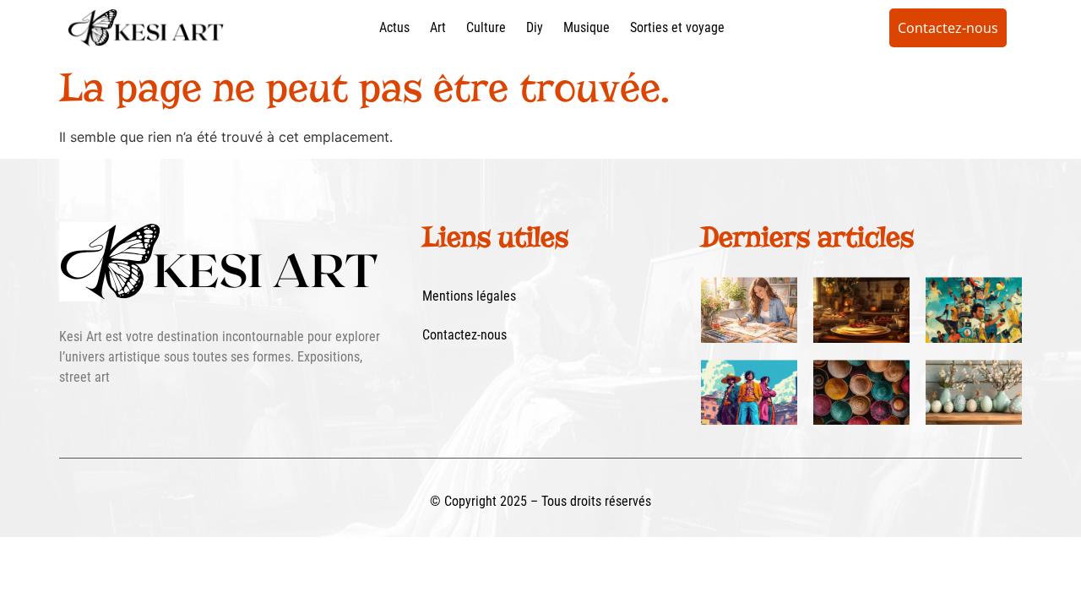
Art (438, 27)
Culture (486, 27)
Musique (586, 27)
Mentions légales (469, 296)
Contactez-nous (464, 335)
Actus (394, 27)
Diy (534, 27)
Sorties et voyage (677, 27)
